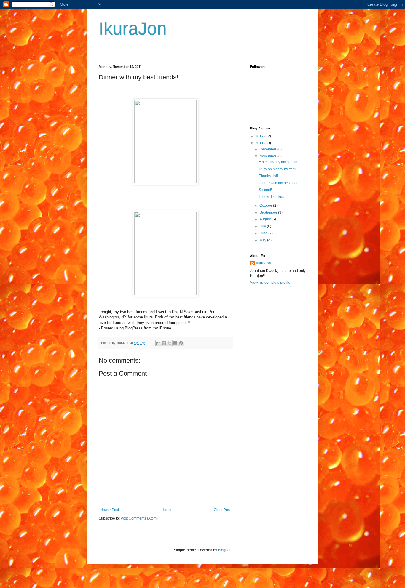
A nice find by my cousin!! (279, 162)
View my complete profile (270, 283)
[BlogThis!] (164, 343)
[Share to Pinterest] (181, 343)
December (268, 149)
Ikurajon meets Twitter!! (277, 169)
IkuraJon (133, 29)
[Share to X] (170, 343)
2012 (259, 136)
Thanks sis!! (268, 176)
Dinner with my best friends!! (281, 183)
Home (166, 510)
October (266, 206)
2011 (259, 143)
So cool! (265, 190)
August (265, 219)
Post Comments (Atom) (139, 518)
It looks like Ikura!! (273, 197)
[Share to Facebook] (175, 343)
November (268, 156)
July (263, 226)
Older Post (222, 510)
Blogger (224, 550)
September (268, 212)
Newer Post (109, 510)
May (263, 240)
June (263, 233)
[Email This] (158, 343)
